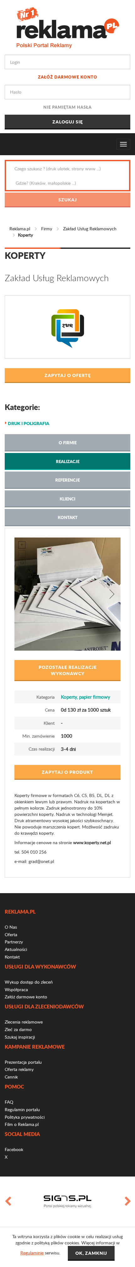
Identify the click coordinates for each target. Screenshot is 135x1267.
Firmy (46, 229)
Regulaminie (32, 1253)
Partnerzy (14, 942)
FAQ (9, 1102)
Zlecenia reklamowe (24, 1022)
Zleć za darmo (18, 1029)
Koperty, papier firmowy (85, 697)
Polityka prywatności (25, 1117)
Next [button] (127, 1202)
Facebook (14, 1149)
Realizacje (67, 461)
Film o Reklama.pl (22, 1124)
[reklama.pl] (67, 27)
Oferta (11, 934)
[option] (67, 1201)
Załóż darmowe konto (67, 77)
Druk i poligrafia (28, 423)
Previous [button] (7, 1202)
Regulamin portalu (22, 1109)
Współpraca (16, 989)
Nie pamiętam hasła (67, 107)
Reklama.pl (19, 229)
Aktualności (16, 949)
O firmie (68, 442)
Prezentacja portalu (23, 1062)
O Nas (11, 927)
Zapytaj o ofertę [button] (68, 375)
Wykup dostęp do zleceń (29, 982)
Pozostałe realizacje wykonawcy (68, 670)
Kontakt (68, 517)
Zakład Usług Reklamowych (89, 229)
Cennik (11, 1077)
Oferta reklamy (19, 1069)
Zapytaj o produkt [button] (67, 772)
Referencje (67, 480)
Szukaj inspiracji (20, 1037)
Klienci (67, 499)
